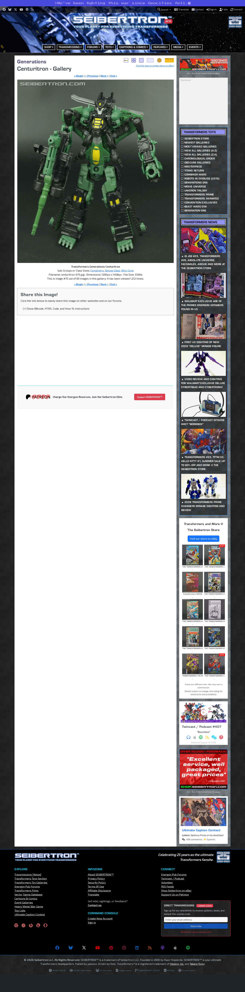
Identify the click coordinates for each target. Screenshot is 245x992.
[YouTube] (97, 947)
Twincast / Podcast (172, 878)
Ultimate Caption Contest (201, 830)
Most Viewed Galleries (200, 146)
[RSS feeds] (149, 947)
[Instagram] (124, 947)
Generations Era (196, 182)
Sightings (169, 60)
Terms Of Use (96, 886)
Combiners (97, 270)
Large (150, 60)
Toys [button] (108, 47)
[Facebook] (57, 947)
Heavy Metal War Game (28, 906)
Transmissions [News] (27, 874)
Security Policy (97, 882)
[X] (84, 947)
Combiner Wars (195, 174)
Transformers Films (26, 890)
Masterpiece (193, 166)
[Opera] (45, 925)
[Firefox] (31, 925)
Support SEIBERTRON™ (149, 397)
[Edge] (38, 925)
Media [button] (177, 47)
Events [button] (194, 47)
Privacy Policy (96, 878)
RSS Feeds (167, 886)
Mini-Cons (127, 270)
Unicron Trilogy (195, 190)
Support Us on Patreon (175, 894)
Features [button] (160, 47)
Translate (93, 894)
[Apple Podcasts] (175, 947)
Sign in (92, 922)
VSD (159, 60)
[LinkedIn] (136, 947)
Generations (31, 61)
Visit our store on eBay (203, 538)
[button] (164, 9)
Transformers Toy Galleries (30, 882)
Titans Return (194, 170)
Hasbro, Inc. (177, 963)
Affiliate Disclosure (99, 890)
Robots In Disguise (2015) (202, 178)
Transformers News (200, 222)
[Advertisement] (97, 346)
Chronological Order (199, 158)
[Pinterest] (111, 947)
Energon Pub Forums (27, 886)
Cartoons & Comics (25, 898)
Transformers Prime (199, 194)
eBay (126, 60)
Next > (104, 75)
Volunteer (167, 882)
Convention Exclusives (201, 202)
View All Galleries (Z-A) (200, 154)
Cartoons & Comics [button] (132, 47)
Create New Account (100, 918)
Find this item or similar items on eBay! (155, 65)
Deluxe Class (112, 270)
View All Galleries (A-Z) (200, 150)
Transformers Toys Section (30, 878)
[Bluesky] (70, 947)
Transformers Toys (200, 132)
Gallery (134, 60)
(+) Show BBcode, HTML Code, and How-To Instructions (56, 308)
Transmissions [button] (69, 47)
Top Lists (19, 910)
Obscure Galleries (197, 162)
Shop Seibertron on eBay (176, 890)
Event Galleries (23, 902)
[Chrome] (16, 925)
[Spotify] (187, 947)
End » (113, 75)
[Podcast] (162, 947)
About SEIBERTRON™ (101, 874)
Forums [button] (92, 47)
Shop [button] (47, 47)
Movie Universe (195, 186)
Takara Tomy (197, 963)
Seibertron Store (196, 138)
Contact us (94, 905)
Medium (141, 60)
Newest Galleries (197, 142)
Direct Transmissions (188, 905)
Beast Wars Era (195, 206)
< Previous (91, 75)
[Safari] (24, 925)
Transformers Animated (201, 198)
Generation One (195, 210)
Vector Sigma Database (28, 894)
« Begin (78, 75)
